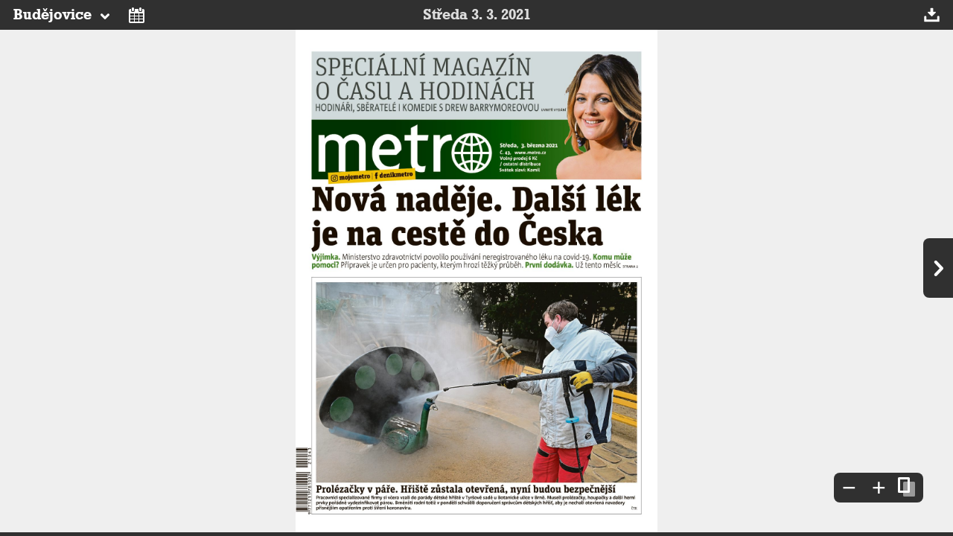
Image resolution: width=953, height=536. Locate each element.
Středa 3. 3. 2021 (477, 14)
